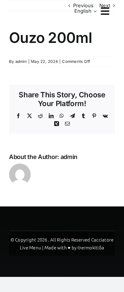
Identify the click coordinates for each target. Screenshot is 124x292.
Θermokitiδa (90, 247)
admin (21, 61)
